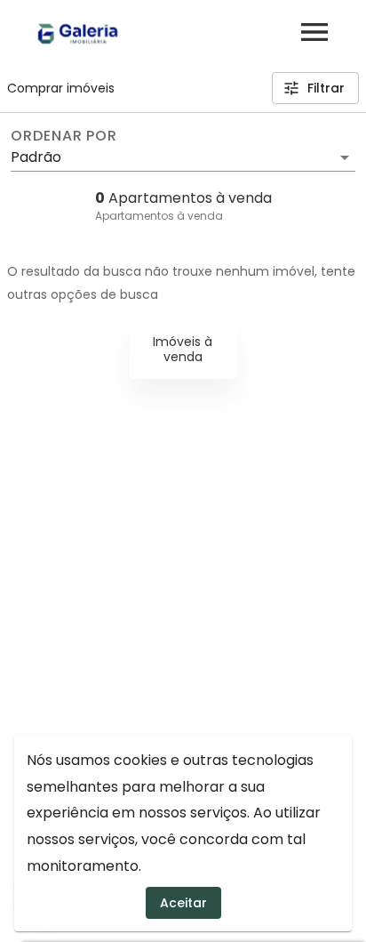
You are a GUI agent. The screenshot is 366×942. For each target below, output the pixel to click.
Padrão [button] (36, 157)
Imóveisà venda (182, 349)
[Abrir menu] (314, 32)
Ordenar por (64, 136)
